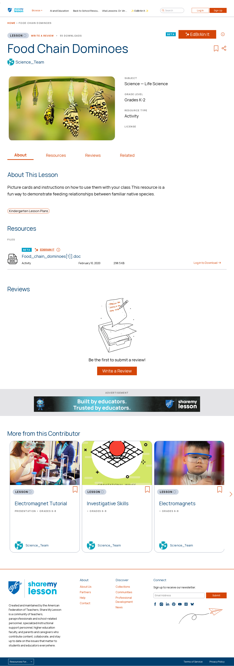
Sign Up (218, 10)
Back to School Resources (86, 10)
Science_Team (30, 62)
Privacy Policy (217, 661)
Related (127, 155)
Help (82, 598)
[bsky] (192, 604)
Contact (85, 603)
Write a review (42, 35)
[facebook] (155, 604)
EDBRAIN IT (47, 250)
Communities (124, 592)
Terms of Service (193, 661)
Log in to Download (206, 263)
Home (11, 23)
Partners (85, 592)
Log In (200, 10)
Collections (123, 587)
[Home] (15, 10)
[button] (232, 495)
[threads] (186, 604)
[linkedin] (167, 604)
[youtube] (180, 604)
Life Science (156, 83)
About (20, 155)
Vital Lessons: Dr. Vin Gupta (115, 10)
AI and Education (59, 10)
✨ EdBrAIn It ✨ (140, 10)
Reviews (93, 155)
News (119, 607)
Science (132, 83)
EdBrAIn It (200, 34)
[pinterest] (173, 604)
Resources (56, 155)
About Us (85, 587)
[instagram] (161, 604)
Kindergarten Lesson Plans (28, 211)
